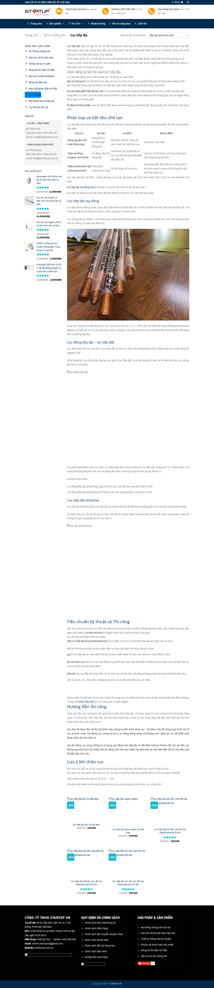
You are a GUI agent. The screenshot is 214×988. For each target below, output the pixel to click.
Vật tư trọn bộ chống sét (154, 956)
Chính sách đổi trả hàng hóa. (100, 945)
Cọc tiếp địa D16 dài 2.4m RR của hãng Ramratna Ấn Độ (86, 883)
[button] (188, 2)
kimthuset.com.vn (44, 947)
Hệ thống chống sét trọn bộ (155, 927)
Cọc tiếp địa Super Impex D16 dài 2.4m (128, 831)
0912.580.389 (69, 939)
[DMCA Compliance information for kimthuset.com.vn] (93, 964)
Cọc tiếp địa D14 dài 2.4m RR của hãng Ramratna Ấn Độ (128, 883)
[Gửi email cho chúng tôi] (176, 2)
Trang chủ (31, 35)
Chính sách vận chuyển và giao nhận (104, 934)
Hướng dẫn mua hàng (96, 957)
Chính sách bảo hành (96, 951)
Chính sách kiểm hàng (96, 928)
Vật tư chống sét (54, 35)
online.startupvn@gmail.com (47, 943)
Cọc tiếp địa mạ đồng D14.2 (81, 187)
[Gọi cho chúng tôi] (179, 2)
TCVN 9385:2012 (86, 701)
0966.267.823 (43, 939)
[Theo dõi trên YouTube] (182, 2)
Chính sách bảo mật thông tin (100, 922)
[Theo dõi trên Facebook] (173, 2)
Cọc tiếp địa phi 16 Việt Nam (86, 824)
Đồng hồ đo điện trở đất (154, 950)
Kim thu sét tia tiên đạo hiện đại (158, 933)
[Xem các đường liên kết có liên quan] (154, 679)
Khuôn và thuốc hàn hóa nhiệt (157, 944)
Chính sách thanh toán (97, 939)
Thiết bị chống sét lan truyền (156, 938)
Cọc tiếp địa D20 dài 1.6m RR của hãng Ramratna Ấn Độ (170, 831)
